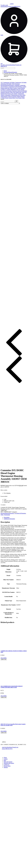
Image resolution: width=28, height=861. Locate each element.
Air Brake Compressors (15, 82)
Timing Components (6, 95)
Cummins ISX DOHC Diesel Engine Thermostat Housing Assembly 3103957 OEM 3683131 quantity (14, 508)
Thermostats (21, 93)
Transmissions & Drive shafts (18, 95)
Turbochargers (4, 96)
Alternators (3, 84)
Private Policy (7, 766)
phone (3, 748)
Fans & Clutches (20, 89)
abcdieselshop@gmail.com (7, 6)
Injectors (7, 92)
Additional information (9, 518)
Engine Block (12, 98)
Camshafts (16, 85)
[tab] (15, 517)
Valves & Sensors (12, 96)
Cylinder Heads (4, 98)
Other (23, 98)
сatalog (12, 3)
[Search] (16, 101)
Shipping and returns (9, 763)
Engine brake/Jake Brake (7, 88)
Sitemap (6, 767)
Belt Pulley (9, 84)
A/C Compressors (5, 82)
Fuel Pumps (19, 98)
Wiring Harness (21, 96)
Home (5, 70)
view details (3, 657)
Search (2, 99)
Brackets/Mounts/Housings (10, 72)
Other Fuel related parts (15, 92)
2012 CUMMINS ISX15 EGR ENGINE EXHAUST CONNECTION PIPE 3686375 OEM (12, 687)
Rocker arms (10, 93)
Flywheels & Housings (6, 91)
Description (6, 517)
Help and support (8, 761)
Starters (16, 93)
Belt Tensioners (16, 84)
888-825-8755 (8, 748)
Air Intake (23, 82)
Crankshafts (11, 86)
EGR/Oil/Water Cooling (20, 86)
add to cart (3, 659)
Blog (5, 760)
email (3, 747)
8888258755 (17, 6)
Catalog (6, 759)
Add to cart (3, 510)
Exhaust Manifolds (11, 89)
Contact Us (6, 764)
